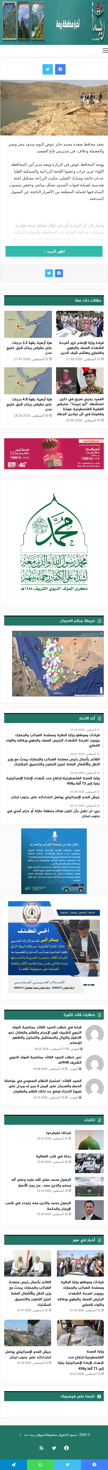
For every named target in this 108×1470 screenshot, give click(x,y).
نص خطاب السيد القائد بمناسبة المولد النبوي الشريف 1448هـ (45, 1060)
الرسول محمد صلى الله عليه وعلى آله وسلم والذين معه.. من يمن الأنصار (41, 1183)
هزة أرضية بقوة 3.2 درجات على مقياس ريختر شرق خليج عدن (29, 348)
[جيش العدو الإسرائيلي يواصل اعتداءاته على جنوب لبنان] (27, 1333)
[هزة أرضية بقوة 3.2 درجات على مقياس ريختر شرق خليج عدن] (28, 324)
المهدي (75, 1048)
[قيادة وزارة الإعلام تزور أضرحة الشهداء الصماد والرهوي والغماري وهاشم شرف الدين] (80, 324)
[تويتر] (49, 273)
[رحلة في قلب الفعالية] (89, 1163)
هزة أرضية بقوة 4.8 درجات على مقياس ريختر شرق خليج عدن (29, 404)
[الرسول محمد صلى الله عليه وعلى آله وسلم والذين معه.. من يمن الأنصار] (89, 1186)
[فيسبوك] (59, 273)
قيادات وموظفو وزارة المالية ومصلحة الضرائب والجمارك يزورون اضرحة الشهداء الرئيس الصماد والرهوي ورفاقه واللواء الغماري (80, 1293)
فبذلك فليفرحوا (58, 1133)
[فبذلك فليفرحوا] (89, 1140)
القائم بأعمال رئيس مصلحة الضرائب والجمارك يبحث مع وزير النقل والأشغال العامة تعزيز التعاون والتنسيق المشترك (30, 1293)
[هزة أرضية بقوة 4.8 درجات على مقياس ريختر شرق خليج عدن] (28, 380)
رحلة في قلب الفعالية (53, 1156)
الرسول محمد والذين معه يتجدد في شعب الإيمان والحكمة (38, 1206)
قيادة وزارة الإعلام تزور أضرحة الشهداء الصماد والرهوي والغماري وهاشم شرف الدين (81, 348)
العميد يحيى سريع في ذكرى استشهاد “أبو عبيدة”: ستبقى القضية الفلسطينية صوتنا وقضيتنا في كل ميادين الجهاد (80, 406)
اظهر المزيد (55, 251)
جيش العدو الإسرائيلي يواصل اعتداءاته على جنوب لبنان (28, 1355)
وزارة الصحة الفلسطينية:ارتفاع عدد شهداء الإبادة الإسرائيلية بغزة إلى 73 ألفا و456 (81, 1360)
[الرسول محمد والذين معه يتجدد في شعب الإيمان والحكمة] (89, 1210)
